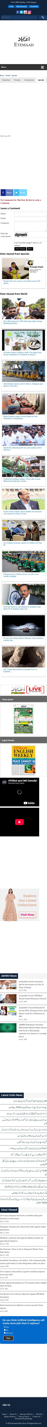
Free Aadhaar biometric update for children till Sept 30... (22, 544)
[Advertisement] (23, 26)
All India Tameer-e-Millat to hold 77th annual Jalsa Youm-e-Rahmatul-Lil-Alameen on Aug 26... (22, 354)
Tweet (22, 193)
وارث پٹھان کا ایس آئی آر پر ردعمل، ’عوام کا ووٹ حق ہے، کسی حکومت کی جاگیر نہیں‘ (24, 1180)
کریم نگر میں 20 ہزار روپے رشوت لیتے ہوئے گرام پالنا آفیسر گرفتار (29, 1154)
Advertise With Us (26, 1414)
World (8, 75)
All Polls (39, 1414)
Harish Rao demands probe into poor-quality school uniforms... (22, 449)
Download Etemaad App (23, 1419)
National (17, 80)
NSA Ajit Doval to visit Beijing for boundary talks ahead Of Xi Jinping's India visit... (22, 608)
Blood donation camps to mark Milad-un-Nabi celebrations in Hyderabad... (20, 417)
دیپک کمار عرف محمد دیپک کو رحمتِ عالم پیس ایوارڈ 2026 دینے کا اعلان (28, 1107)
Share (9, 193)
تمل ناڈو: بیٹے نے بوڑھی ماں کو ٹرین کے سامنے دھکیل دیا (32, 1142)
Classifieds (34, 6)
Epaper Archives (10, 1416)
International (29, 80)
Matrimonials (21, 6)
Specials (14, 75)
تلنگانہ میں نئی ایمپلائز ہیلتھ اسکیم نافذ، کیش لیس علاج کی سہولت (30, 1101)
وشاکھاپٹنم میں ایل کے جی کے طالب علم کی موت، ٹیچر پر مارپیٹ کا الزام (28, 1148)
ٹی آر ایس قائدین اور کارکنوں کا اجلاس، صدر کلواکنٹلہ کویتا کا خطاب (29, 1193)
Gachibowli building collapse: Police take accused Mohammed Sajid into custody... (21, 480)
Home (2, 75)
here (38, 243)
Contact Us (36, 1416)
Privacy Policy (24, 1416)
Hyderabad (6, 80)
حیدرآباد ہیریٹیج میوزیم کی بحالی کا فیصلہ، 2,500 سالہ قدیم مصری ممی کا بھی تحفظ (25, 1186)
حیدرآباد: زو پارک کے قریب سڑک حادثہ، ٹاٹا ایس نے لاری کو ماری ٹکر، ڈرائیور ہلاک (24, 1129)
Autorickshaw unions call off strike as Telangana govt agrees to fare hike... (23, 385)
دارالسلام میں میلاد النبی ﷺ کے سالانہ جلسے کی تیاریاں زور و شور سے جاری (27, 1113)
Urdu (11, 6)
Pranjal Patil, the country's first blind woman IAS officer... (21, 282)
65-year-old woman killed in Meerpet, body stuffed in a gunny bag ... (23, 639)
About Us (13, 1414)
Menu (3, 67)
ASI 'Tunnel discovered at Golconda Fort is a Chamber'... (20, 670)
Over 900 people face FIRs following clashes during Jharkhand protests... (22, 322)
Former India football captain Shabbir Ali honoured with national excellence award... (22, 513)
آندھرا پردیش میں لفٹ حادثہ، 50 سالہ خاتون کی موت (32, 1136)
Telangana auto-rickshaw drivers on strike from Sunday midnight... (20, 575)
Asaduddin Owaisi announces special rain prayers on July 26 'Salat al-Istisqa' (31, 984)
